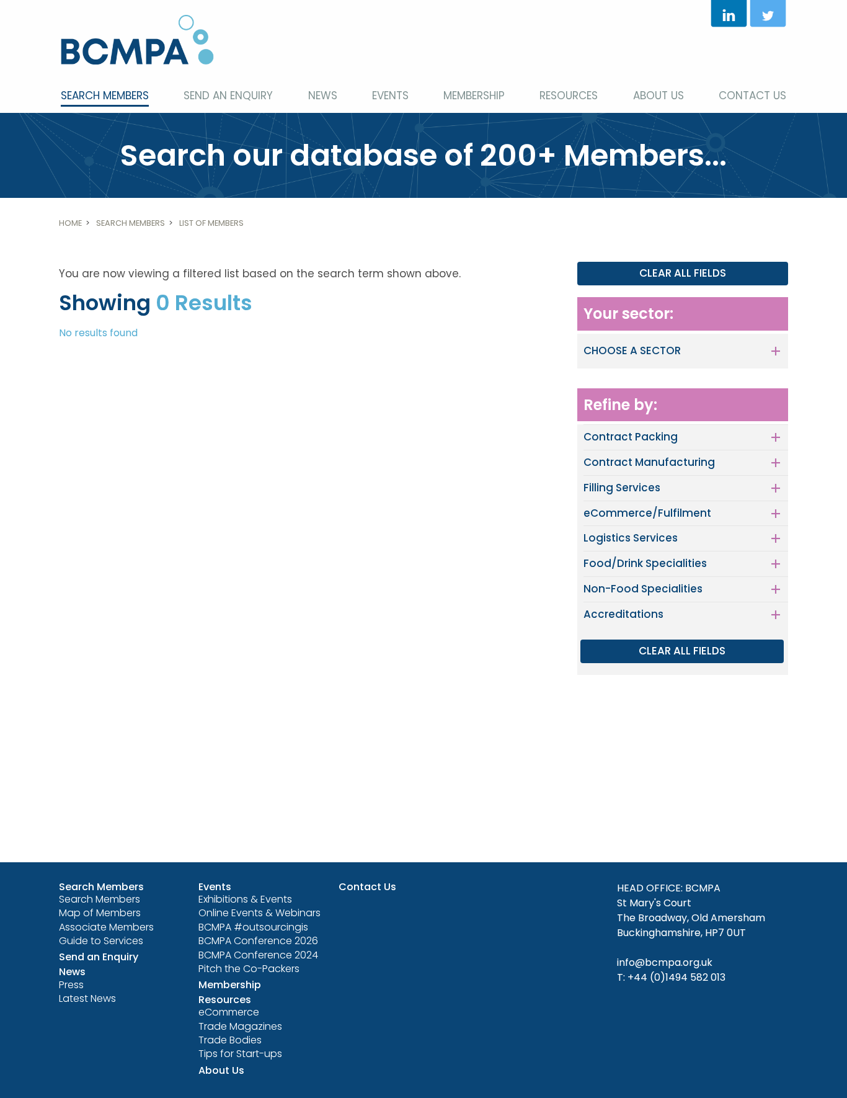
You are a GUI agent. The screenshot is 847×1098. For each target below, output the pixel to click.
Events (390, 95)
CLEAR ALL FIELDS (682, 273)
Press (71, 985)
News (322, 95)
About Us (658, 95)
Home (70, 223)
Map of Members (100, 913)
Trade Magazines (240, 1026)
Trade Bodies (230, 1040)
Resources (568, 95)
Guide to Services (101, 941)
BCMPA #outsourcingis (253, 927)
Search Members (105, 95)
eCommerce (228, 1012)
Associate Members (106, 927)
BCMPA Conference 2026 (258, 941)
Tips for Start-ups (240, 1054)
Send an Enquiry (228, 95)
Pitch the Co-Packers (248, 969)
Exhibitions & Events (245, 899)
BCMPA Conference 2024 (258, 955)
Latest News (87, 998)
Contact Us (752, 95)
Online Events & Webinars (259, 913)
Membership (474, 95)
